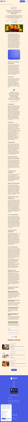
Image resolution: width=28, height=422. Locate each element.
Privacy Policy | (12, 419)
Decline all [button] (8, 418)
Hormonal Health (12, 357)
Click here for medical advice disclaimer (13, 332)
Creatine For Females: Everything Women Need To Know (14, 401)
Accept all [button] (3, 418)
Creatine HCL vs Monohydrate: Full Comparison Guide (14, 400)
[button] (6, 420)
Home (1, 4)
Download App (22, 1)
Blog (3, 4)
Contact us (14, 386)
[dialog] (6, 412)
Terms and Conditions (15, 419)
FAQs (14, 381)
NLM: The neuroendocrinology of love (13, 330)
